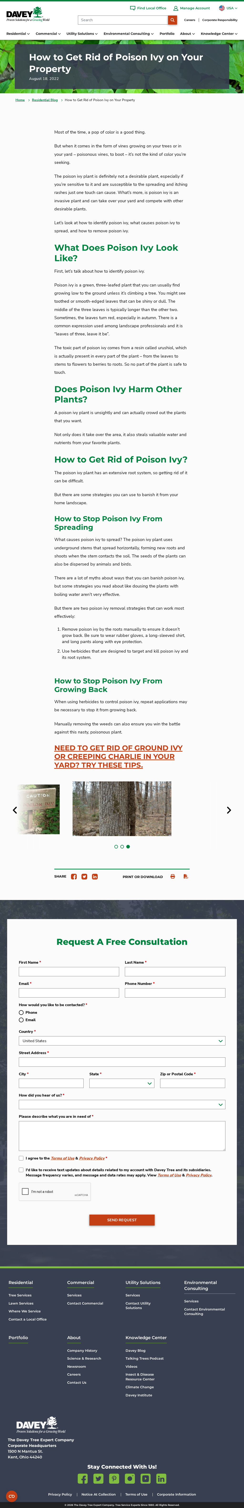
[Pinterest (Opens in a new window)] (114, 1480)
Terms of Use (62, 1158)
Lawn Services (21, 1303)
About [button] (186, 33)
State (95, 1074)
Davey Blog (136, 1350)
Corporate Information (176, 1494)
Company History (82, 1350)
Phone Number (140, 983)
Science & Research (84, 1358)
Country (27, 1031)
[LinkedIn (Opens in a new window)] (161, 1480)
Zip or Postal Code (178, 1074)
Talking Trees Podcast (145, 1358)
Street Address (34, 1053)
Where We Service (25, 1311)
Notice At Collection (98, 1494)
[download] (184, 876)
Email (25, 983)
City (24, 1074)
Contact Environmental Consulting (204, 1311)
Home (20, 100)
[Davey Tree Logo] (41, 1425)
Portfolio (167, 33)
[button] (116, 846)
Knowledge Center (146, 1337)
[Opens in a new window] (72, 876)
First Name (30, 962)
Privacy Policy (92, 1158)
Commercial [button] (47, 33)
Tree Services (20, 1295)
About (74, 1337)
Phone (31, 1012)
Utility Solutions (143, 1282)
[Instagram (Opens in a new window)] (130, 1480)
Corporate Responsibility (220, 20)
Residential (21, 1282)
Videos (131, 1366)
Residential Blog (45, 100)
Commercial (80, 1282)
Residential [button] (16, 33)
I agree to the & (66, 1158)
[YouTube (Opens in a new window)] (146, 1480)
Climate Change (140, 1387)
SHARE (60, 876)
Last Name (136, 962)
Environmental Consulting (200, 1285)
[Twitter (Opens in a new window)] (98, 1480)
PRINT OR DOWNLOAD (143, 877)
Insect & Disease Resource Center (140, 1376)
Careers (189, 20)
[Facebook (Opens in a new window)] (83, 1480)
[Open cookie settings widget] (11, 1496)
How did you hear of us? (41, 1095)
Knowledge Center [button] (218, 33)
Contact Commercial (85, 1303)
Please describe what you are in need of (56, 1116)
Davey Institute (139, 1395)
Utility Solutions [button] (80, 33)
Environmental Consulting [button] (127, 33)
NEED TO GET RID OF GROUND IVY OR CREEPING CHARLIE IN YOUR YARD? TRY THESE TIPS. (118, 757)
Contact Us (76, 1382)
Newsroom (76, 1366)
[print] (170, 876)
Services (74, 1295)
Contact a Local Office (28, 1319)
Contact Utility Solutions (138, 1305)
